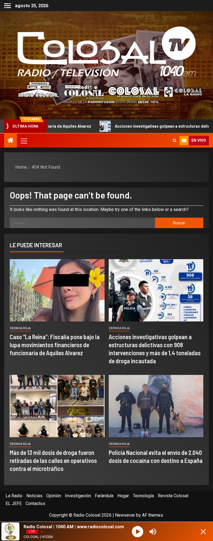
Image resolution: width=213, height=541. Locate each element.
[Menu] (23, 141)
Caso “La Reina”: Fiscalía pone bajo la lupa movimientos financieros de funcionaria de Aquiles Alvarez (55, 345)
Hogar (123, 495)
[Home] (10, 141)
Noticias (34, 495)
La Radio (14, 495)
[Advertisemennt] (106, 92)
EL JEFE (14, 503)
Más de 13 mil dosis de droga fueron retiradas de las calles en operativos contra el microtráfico (53, 460)
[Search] (174, 140)
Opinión (53, 495)
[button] (23, 141)
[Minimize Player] (203, 531)
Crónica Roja (20, 328)
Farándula (104, 495)
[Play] (137, 531)
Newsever (125, 515)
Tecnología (143, 495)
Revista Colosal (173, 495)
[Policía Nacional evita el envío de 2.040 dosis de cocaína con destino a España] (156, 406)
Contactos (35, 503)
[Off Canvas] (7, 5)
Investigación (78, 495)
